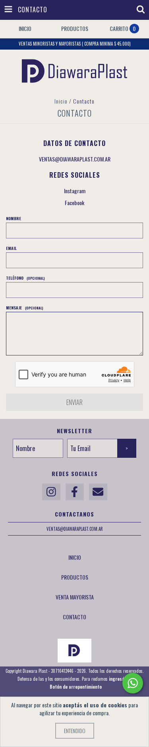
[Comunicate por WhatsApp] (132, 683)
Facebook (74, 202)
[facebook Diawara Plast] (75, 492)
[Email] (98, 492)
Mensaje (24, 308)
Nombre (13, 218)
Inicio (61, 101)
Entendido (74, 730)
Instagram (74, 190)
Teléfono (25, 278)
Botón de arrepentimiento (76, 687)
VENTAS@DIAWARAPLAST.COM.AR (74, 159)
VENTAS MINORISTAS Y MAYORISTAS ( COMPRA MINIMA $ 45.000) (75, 43)
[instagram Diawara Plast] (51, 492)
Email (11, 248)
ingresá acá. (121, 679)
